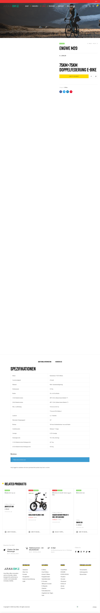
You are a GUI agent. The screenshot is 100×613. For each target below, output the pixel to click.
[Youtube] (89, 551)
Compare (96, 76)
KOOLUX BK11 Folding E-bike (36, 515)
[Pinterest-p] (84, 551)
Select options (59, 531)
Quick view (23, 532)
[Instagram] (81, 551)
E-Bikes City (12, 504)
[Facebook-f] (75, 551)
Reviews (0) (58, 362)
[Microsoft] (78, 551)
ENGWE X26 (79, 522)
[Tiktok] (86, 551)
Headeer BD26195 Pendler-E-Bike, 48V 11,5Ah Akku (60, 516)
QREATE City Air (9, 506)
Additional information (44, 362)
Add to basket (74, 76)
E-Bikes (66, 87)
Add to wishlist (91, 76)
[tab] (44, 362)
